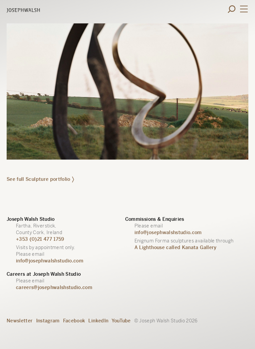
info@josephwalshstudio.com (49, 261)
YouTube (121, 321)
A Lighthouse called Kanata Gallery (175, 247)
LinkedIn (98, 321)
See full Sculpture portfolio (38, 179)
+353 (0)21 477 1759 (40, 239)
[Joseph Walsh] (23, 11)
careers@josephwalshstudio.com (54, 287)
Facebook (74, 321)
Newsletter (20, 321)
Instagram (48, 321)
